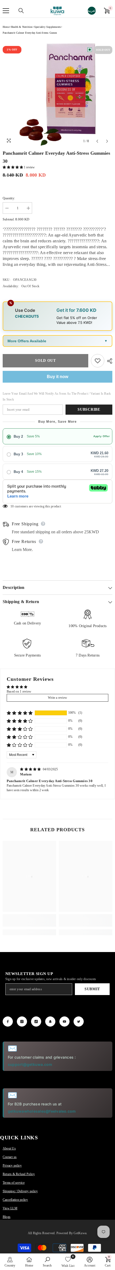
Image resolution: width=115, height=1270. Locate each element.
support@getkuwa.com (30, 1064)
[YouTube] (64, 1021)
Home (6, 26)
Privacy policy (12, 1165)
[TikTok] (36, 1021)
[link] (29, 920)
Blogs (6, 1217)
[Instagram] (22, 1021)
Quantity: (9, 198)
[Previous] (97, 141)
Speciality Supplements (47, 26)
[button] (13, 167)
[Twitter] (79, 1021)
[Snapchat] (50, 1021)
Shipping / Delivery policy (20, 1191)
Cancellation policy (15, 1200)
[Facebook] (8, 1021)
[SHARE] (108, 361)
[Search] (21, 10)
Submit (92, 989)
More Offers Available (26, 341)
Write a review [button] (57, 698)
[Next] (107, 141)
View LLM (10, 1208)
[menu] (6, 10)
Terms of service (14, 1182)
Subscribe (89, 409)
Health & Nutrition (22, 26)
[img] (31, 769)
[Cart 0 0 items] (107, 11)
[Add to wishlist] (97, 360)
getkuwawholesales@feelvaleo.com (42, 1111)
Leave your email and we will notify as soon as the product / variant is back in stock (57, 396)
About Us (9, 1148)
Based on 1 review (19, 691)
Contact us (10, 1157)
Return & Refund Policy (19, 1174)
